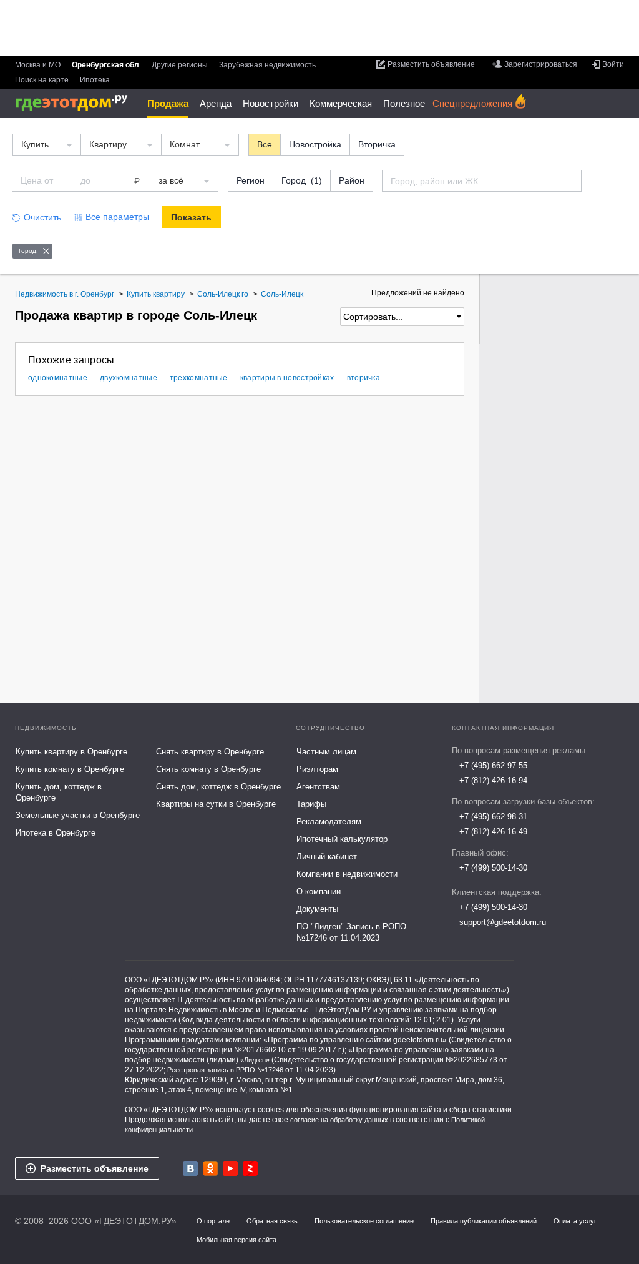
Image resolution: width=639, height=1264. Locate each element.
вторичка (363, 377)
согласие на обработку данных (339, 1119)
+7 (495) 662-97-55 (493, 765)
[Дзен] (250, 1168)
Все (264, 144)
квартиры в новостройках (287, 377)
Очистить (42, 217)
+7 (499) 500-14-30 (493, 867)
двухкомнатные (128, 377)
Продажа (167, 103)
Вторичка (377, 144)
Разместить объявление (95, 1168)
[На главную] (76, 102)
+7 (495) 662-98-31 (493, 816)
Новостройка (315, 144)
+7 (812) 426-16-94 (493, 780)
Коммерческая (341, 103)
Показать (191, 217)
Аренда (216, 103)
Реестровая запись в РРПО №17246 (225, 1070)
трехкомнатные (199, 377)
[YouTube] (230, 1168)
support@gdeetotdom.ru (502, 922)
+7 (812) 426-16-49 (493, 831)
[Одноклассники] (210, 1168)
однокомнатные (57, 377)
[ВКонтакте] (190, 1168)
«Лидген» (255, 1060)
